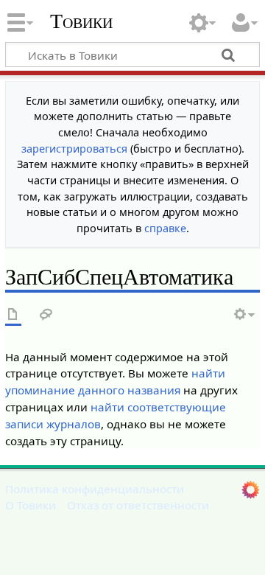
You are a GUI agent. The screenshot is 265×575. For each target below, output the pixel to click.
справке (165, 228)
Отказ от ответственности (138, 505)
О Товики (30, 505)
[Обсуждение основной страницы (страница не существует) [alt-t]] (46, 315)
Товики (81, 21)
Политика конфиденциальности (94, 488)
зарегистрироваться (74, 149)
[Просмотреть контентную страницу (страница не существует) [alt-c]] (13, 315)
